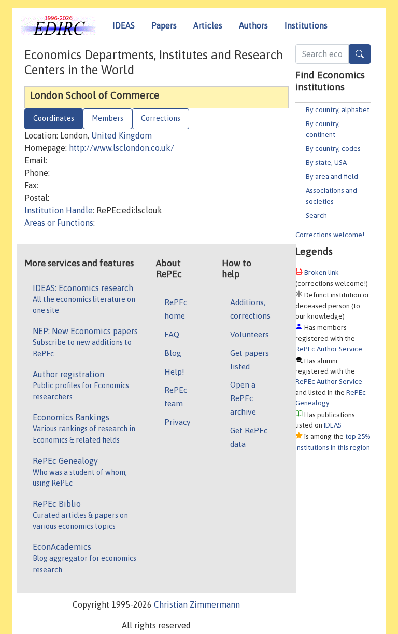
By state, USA (326, 162)
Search (316, 215)
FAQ (171, 334)
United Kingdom (121, 135)
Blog (172, 352)
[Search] (360, 54)
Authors (253, 25)
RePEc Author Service (328, 348)
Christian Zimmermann (197, 604)
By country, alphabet (337, 109)
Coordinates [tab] (53, 118)
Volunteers (249, 334)
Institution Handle (58, 210)
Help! (174, 371)
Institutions (306, 25)
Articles (207, 25)
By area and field (332, 176)
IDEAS (123, 25)
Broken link (321, 272)
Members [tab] (107, 118)
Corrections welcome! (329, 234)
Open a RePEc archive (243, 398)
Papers (164, 25)
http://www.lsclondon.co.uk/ (121, 148)
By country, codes (333, 148)
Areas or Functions (58, 222)
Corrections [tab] (160, 118)
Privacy (177, 421)
